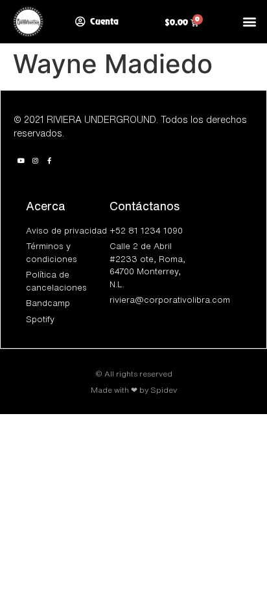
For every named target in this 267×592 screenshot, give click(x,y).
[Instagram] (35, 160)
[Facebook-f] (49, 160)
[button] (250, 21)
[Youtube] (21, 160)
